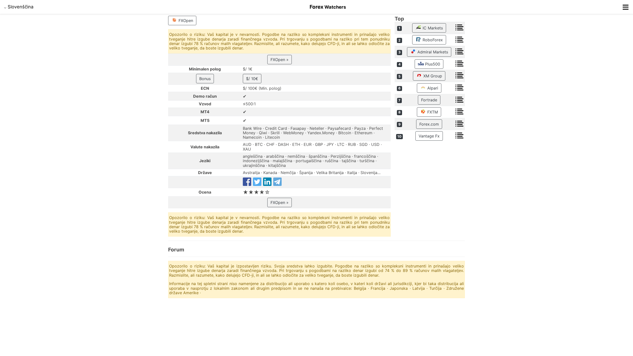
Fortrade (429, 99)
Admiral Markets (432, 51)
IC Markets (432, 27)
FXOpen (185, 20)
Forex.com (429, 124)
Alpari (432, 88)
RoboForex (432, 39)
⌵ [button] (18, 6)
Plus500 (432, 64)
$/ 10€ (252, 78)
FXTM (432, 112)
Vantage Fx (429, 136)
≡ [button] (625, 7)
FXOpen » (280, 59)
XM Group (432, 75)
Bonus (205, 78)
